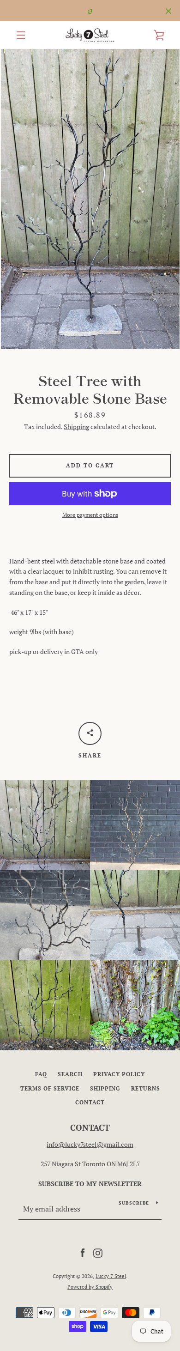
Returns (145, 1088)
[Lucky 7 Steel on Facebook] (82, 1252)
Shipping (76, 426)
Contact (90, 1102)
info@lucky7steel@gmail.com (90, 1144)
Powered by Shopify (90, 1286)
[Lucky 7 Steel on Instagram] (97, 1252)
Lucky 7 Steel (111, 1275)
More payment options (90, 514)
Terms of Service (49, 1088)
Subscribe (134, 1203)
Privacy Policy (119, 1074)
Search (70, 1074)
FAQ (41, 1074)
